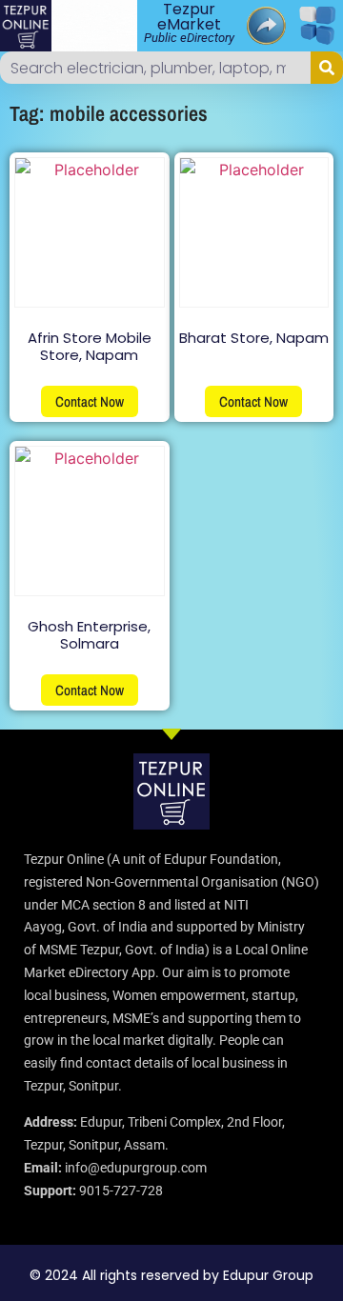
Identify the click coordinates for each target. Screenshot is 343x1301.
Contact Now (89, 401)
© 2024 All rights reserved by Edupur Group (171, 1275)
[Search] (327, 67)
